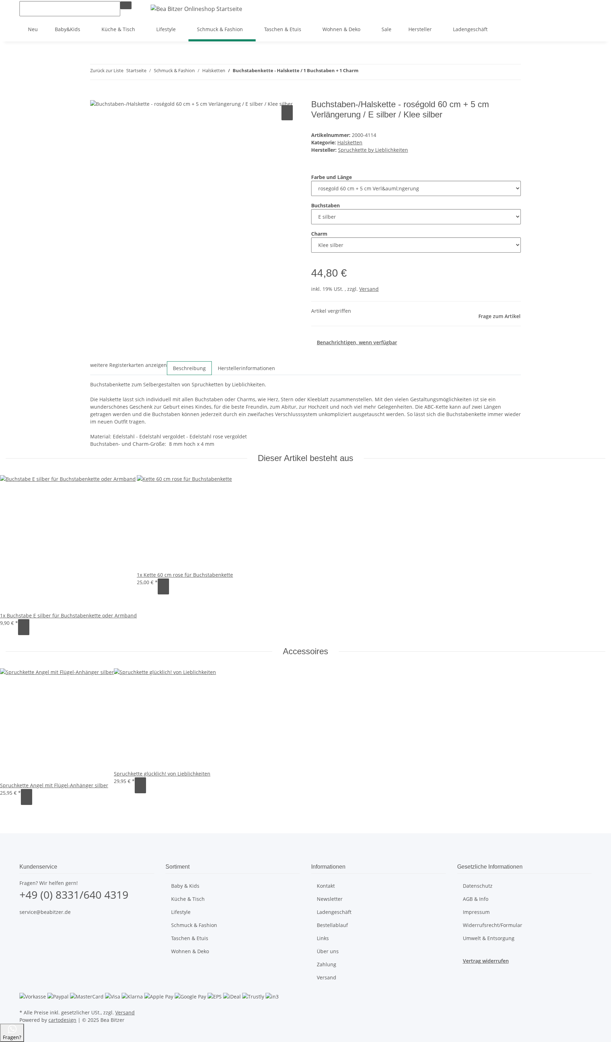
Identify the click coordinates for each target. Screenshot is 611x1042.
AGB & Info (475, 899)
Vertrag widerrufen (486, 960)
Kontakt (326, 885)
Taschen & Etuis (189, 938)
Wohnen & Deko (190, 951)
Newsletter (330, 899)
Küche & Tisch (188, 899)
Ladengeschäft (470, 29)
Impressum (476, 912)
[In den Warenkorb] (95, 95)
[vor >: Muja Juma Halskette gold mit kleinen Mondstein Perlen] (377, 72)
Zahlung (326, 964)
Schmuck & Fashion (194, 925)
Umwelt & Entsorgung (488, 938)
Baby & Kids (185, 885)
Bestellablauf (332, 925)
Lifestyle (181, 912)
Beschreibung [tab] (189, 368)
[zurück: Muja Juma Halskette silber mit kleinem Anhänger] (364, 72)
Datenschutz (478, 885)
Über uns (328, 951)
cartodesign (62, 1020)
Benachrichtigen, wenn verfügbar (357, 342)
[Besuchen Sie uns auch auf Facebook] (25, 928)
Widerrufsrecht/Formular (492, 925)
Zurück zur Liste (106, 70)
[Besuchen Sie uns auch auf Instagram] (25, 936)
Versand (369, 289)
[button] (563, 8)
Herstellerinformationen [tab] (246, 368)
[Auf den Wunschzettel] (287, 112)
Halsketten (349, 142)
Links (323, 938)
